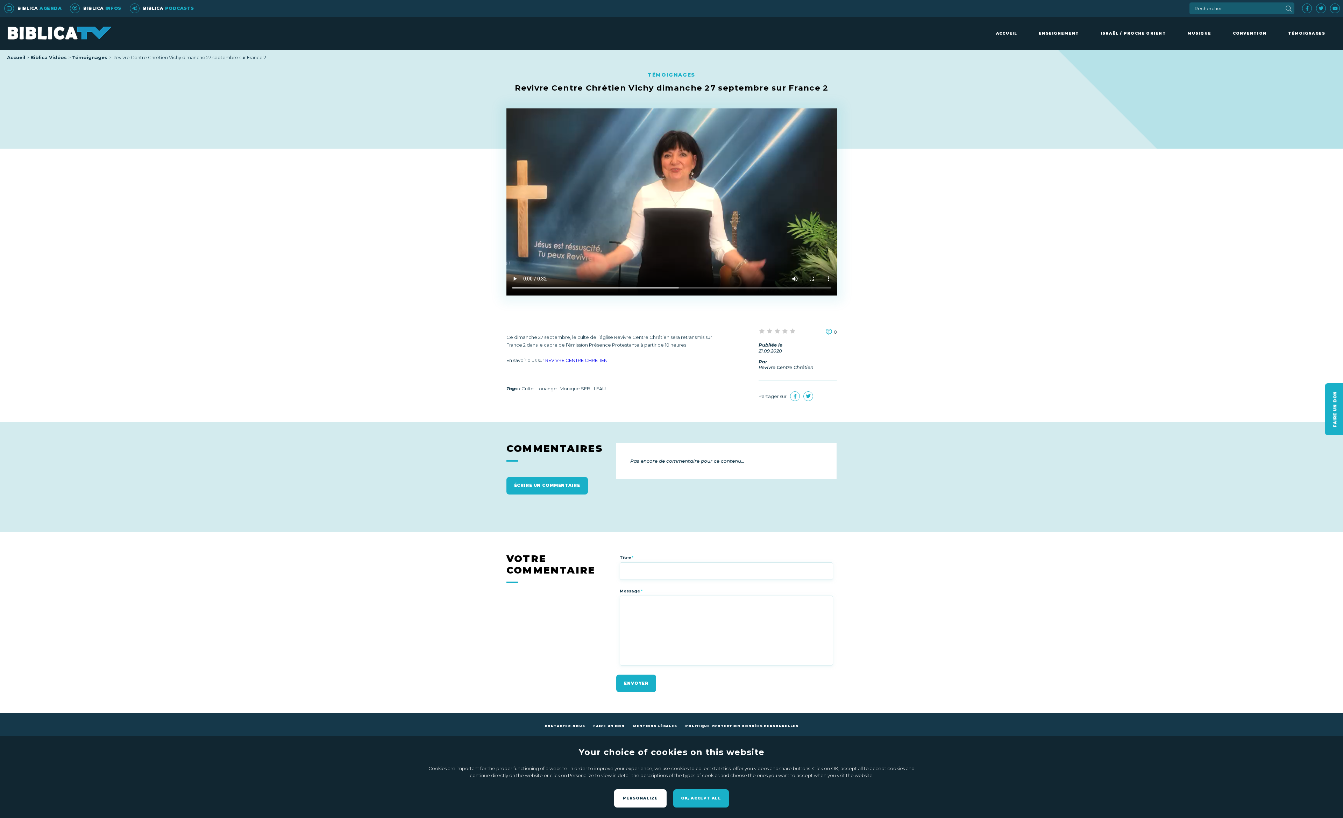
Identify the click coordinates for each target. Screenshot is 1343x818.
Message (631, 591)
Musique (1199, 33)
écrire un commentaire (547, 485)
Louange (547, 388)
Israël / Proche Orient (1133, 33)
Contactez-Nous (565, 726)
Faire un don (609, 726)
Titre (626, 557)
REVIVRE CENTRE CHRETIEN (576, 360)
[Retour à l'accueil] (59, 33)
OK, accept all (701, 798)
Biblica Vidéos (48, 57)
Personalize (640, 798)
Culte (527, 388)
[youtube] (1335, 8)
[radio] (762, 331)
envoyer (636, 683)
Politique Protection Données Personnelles (741, 726)
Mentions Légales (655, 726)
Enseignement (1059, 33)
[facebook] (1307, 8)
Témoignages (1307, 33)
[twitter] (1321, 8)
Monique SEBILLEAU (583, 388)
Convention (1249, 33)
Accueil (1006, 33)
